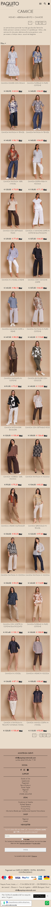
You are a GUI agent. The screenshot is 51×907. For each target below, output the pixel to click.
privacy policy (36, 843)
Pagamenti (25, 783)
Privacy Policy (25, 809)
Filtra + (3, 44)
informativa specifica (25, 843)
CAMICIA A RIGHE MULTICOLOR (13, 526)
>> (44, 22)
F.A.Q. (25, 792)
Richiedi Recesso (25, 804)
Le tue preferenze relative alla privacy (19, 902)
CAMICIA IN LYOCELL (13, 673)
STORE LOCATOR (25, 794)
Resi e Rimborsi (26, 785)
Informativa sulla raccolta (9, 905)
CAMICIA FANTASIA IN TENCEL (12, 132)
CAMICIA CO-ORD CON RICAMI (13, 83)
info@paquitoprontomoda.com (25, 890)
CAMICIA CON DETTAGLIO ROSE (37, 427)
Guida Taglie (25, 787)
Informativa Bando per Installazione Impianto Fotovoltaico (25, 811)
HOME (12, 17)
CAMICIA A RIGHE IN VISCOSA (37, 673)
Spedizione (25, 781)
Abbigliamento (24, 17)
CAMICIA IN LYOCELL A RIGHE (13, 280)
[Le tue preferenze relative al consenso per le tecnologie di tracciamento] (4, 903)
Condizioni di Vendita (25, 802)
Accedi (25, 821)
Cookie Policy (25, 806)
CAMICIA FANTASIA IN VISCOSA (38, 477)
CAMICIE (39, 17)
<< (30, 22)
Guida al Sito (25, 779)
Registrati (26, 790)
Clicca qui (34, 856)
